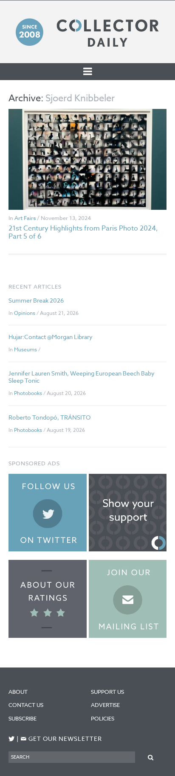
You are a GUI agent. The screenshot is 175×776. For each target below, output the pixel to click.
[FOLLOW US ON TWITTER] (11, 739)
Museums (25, 349)
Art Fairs (25, 218)
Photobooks (28, 393)
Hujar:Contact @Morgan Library (50, 337)
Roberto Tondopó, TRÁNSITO (49, 417)
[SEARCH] (151, 756)
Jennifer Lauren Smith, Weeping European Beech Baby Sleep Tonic (81, 376)
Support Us (107, 691)
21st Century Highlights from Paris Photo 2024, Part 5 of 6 (83, 232)
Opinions (24, 313)
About (18, 691)
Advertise (105, 705)
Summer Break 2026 (36, 300)
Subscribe (22, 718)
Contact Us (25, 705)
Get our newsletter (61, 739)
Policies (102, 718)
